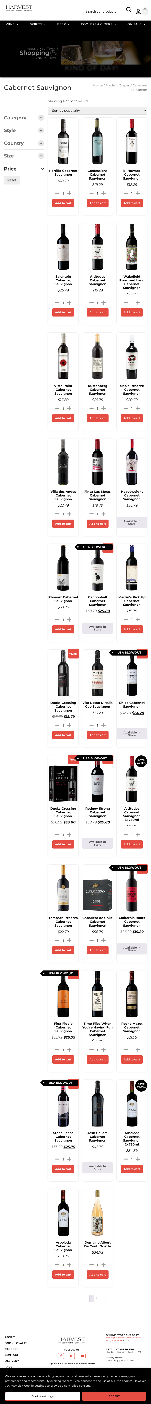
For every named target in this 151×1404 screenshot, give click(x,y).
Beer (61, 24)
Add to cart (63, 203)
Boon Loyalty (16, 1343)
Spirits (36, 24)
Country (14, 143)
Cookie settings (42, 1396)
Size (9, 156)
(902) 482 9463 (114, 1340)
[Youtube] (83, 1356)
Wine (10, 24)
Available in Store (131, 522)
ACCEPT (114, 1396)
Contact (11, 1354)
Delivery (12, 1360)
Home (98, 85)
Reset (12, 180)
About (10, 1337)
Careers (11, 1349)
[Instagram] (72, 1356)
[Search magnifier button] (129, 11)
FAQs (8, 1366)
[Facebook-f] (61, 1356)
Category (15, 118)
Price (10, 169)
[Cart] (145, 10)
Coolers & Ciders (96, 24)
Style (10, 130)
